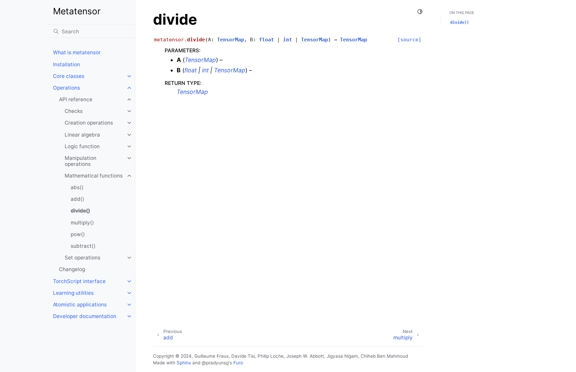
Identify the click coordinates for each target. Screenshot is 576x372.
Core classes (68, 76)
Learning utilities (73, 293)
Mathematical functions (94, 176)
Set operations (82, 257)
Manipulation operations (80, 161)
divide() (80, 210)
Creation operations (89, 123)
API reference (75, 99)
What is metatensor (77, 52)
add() (77, 199)
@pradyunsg (215, 362)
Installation (66, 64)
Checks (74, 111)
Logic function (82, 146)
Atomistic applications (80, 304)
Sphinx (184, 362)
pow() (78, 234)
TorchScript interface (79, 281)
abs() (77, 187)
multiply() (82, 222)
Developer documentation (84, 316)
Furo (238, 362)
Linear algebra (82, 135)
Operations (66, 88)
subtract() (83, 246)
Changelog (72, 269)
